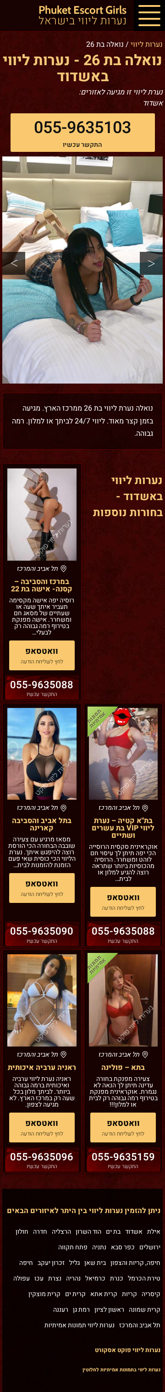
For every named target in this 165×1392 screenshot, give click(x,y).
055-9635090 (41, 931)
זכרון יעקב (51, 1263)
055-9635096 (41, 1157)
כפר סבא (123, 1247)
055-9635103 (82, 128)
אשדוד (134, 1231)
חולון (22, 1231)
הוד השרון (88, 1231)
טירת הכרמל (144, 1278)
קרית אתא (103, 1294)
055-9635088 (41, 685)
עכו (39, 1278)
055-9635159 (123, 1157)
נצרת (54, 1278)
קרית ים (75, 1294)
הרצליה (61, 1231)
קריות (129, 1294)
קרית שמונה (144, 1309)
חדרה (40, 1231)
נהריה (73, 1278)
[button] (149, 15)
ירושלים (149, 1247)
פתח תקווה (73, 1247)
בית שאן (95, 1263)
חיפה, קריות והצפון (135, 1263)
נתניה (99, 1247)
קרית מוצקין (44, 1294)
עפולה (21, 1278)
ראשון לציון (109, 1309)
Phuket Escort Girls (82, 16)
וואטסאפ (41, 651)
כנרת (116, 1278)
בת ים (113, 1231)
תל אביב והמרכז (139, 1325)
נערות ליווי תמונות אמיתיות (79, 1325)
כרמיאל (95, 1278)
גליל (74, 1263)
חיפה (26, 1263)
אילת (153, 1231)
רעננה (60, 1309)
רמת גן (81, 1309)
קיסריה (151, 1294)
